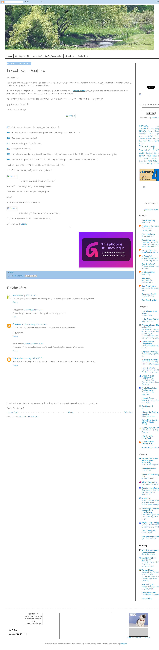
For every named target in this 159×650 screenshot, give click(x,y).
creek (151, 129)
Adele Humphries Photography (149, 389)
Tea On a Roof (148, 264)
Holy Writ (146, 498)
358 (8, 127)
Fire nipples (146, 470)
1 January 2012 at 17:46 (36, 324)
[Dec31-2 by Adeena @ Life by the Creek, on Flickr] (12, 209)
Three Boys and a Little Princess (149, 421)
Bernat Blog (147, 598)
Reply (15, 302)
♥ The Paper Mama (150, 319)
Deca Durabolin (148, 554)
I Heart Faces (148, 398)
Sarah (23, 224)
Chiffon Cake (147, 315)
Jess (14, 295)
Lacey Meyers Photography (148, 377)
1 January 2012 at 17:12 (32, 310)
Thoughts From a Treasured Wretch (150, 251)
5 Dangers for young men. (150, 289)
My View (143, 141)
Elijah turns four (148, 416)
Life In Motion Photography (148, 343)
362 (8, 148)
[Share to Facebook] (33, 276)
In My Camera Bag (53, 56)
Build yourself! (147, 236)
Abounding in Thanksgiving (147, 229)
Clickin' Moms (79, 90)
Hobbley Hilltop (148, 272)
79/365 (144, 424)
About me (69, 56)
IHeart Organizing (149, 482)
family (142, 131)
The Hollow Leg (148, 220)
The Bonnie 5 (147, 406)
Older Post (128, 412)
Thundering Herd (149, 240)
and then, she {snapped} (147, 437)
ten (143, 408)
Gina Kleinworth (19, 324)
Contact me (83, 56)
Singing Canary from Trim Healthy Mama (150, 259)
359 (8, 132)
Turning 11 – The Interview (148, 393)
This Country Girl (149, 300)
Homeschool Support (150, 595)
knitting (153, 138)
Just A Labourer (149, 286)
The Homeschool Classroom (149, 559)
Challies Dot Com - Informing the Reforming (150, 460)
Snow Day (146, 274)
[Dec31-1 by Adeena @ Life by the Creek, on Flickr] (12, 176)
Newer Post (12, 412)
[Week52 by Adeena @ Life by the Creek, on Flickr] (70, 116)
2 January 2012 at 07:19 (32, 358)
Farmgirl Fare (147, 570)
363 (8, 154)
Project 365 (18, 276)
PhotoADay (147, 146)
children (143, 128)
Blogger (123, 644)
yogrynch (146, 278)
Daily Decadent (148, 531)
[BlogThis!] (28, 276)
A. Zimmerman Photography (148, 442)
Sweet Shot (143, 161)
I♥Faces (146, 138)
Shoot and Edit (148, 155)
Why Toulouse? (147, 321)
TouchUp (142, 163)
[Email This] (26, 276)
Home (9, 56)
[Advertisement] (52, 427)
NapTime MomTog (149, 352)
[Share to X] (31, 276)
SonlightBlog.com (149, 592)
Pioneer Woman (148, 368)
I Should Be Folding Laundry (150, 413)
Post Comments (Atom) (28, 416)
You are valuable (149, 539)
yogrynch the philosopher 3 (147, 281)
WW (148, 163)
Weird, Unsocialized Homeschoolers (150, 551)
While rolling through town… (150, 347)
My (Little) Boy (148, 296)
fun (151, 133)
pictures (145, 150)
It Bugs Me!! (147, 256)
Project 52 (151, 153)
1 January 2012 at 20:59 (33, 343)
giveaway (143, 136)
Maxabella (17, 358)
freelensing (142, 134)
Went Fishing (147, 533)
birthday (143, 125)
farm (150, 131)
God (141, 138)
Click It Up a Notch (150, 360)
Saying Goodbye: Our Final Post (150, 401)
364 (8, 159)
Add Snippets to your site (138, 637)
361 (8, 143)
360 (8, 138)
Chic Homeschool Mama (149, 312)
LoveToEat (146, 222)
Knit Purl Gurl (147, 584)
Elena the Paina (148, 234)
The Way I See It (149, 294)
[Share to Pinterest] (36, 276)
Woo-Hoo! (37, 56)
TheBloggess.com (149, 468)
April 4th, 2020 (147, 478)
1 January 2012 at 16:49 (26, 295)
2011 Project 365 (22, 56)
